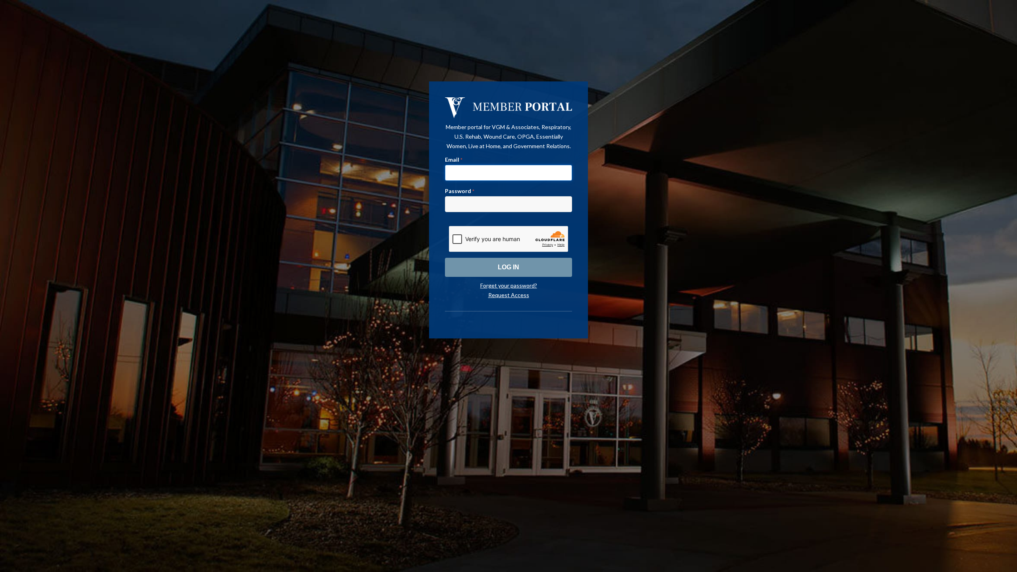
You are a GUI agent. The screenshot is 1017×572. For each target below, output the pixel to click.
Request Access (508, 295)
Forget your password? (508, 285)
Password (459, 190)
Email (453, 159)
